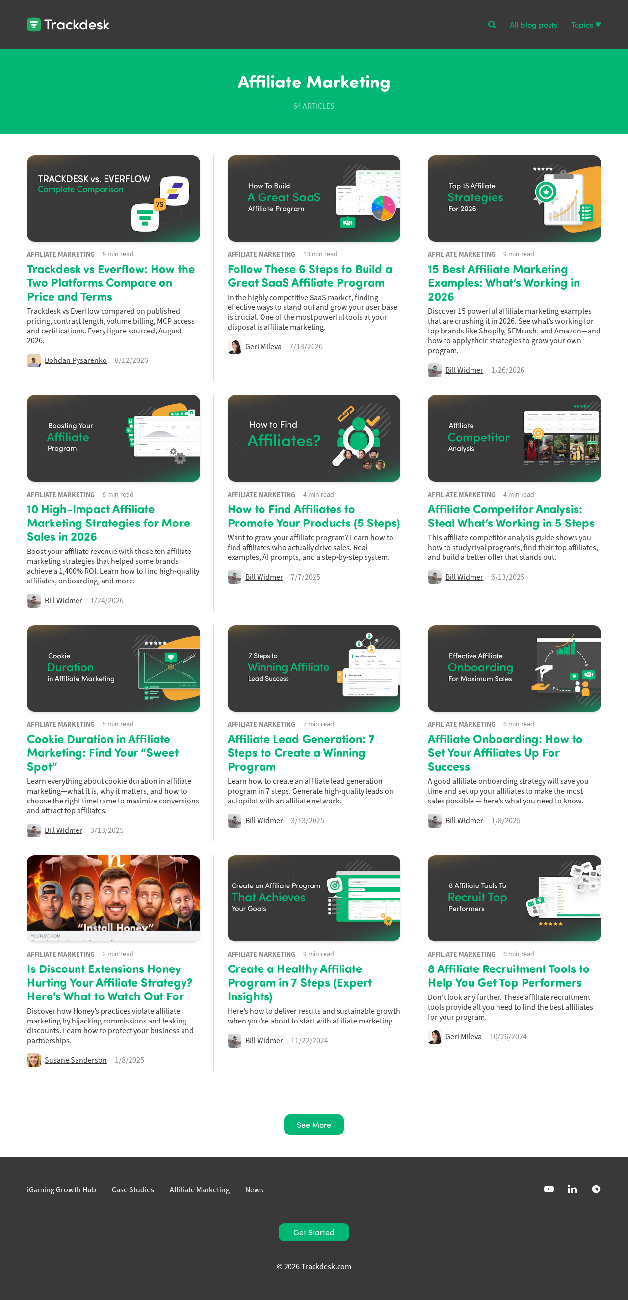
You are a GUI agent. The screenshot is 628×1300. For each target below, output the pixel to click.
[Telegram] (596, 1189)
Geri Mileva (263, 347)
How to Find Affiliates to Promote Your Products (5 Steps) (314, 515)
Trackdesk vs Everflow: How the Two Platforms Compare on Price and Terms (111, 282)
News (254, 1190)
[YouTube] (549, 1189)
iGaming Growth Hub (61, 1190)
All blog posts (533, 24)
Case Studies (133, 1190)
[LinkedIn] (572, 1189)
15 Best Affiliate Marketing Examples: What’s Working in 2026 (504, 282)
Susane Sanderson (76, 1060)
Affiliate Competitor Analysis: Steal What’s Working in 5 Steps (511, 515)
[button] (492, 24)
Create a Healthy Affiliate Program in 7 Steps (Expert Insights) (300, 981)
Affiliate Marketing (61, 254)
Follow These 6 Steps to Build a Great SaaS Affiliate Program (310, 275)
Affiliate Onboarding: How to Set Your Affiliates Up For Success (505, 752)
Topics (582, 24)
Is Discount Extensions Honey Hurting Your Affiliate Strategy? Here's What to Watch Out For (110, 981)
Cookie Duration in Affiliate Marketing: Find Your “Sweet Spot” (103, 752)
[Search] (492, 24)
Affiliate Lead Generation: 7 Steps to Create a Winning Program (301, 752)
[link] (314, 1232)
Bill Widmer (464, 370)
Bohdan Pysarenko (76, 360)
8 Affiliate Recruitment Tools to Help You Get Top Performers (509, 975)
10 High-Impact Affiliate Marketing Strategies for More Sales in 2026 (108, 522)
